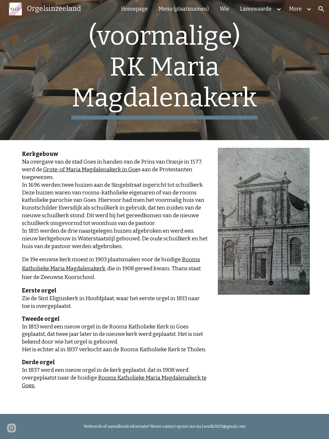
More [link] (295, 9)
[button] (321, 9)
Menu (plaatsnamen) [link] (184, 9)
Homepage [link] (134, 9)
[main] (164, 70)
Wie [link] (224, 9)
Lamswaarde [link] (255, 9)
